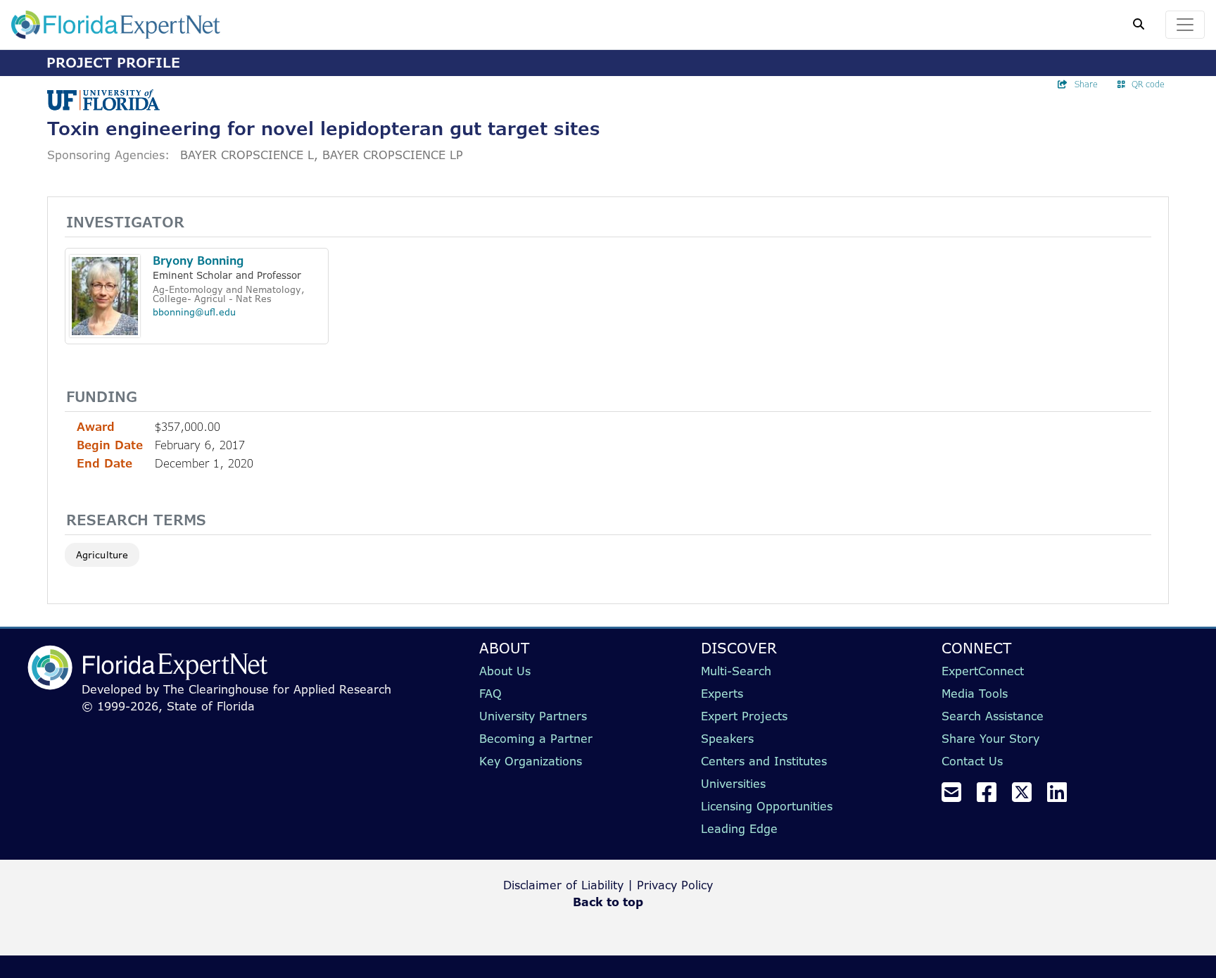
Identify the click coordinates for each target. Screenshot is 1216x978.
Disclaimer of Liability (563, 885)
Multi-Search (736, 671)
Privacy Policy (675, 885)
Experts (722, 693)
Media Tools (975, 693)
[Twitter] (1027, 796)
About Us (505, 671)
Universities (733, 783)
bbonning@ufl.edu (194, 312)
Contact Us (972, 761)
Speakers (727, 738)
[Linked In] (1062, 796)
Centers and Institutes (764, 761)
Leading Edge (739, 828)
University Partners (533, 716)
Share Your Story (990, 738)
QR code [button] (1148, 84)
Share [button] (1086, 84)
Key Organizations (530, 761)
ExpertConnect (983, 671)
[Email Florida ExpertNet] (957, 796)
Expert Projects (744, 716)
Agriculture (102, 554)
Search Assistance (993, 716)
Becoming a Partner (536, 738)
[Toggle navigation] (1185, 25)
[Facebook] (992, 796)
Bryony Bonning (198, 260)
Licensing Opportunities (766, 806)
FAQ (490, 693)
